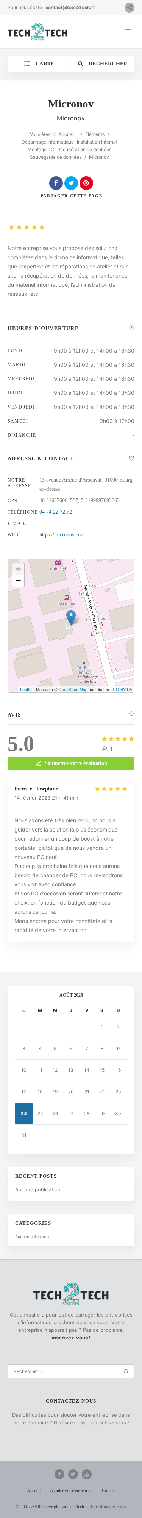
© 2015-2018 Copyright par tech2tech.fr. (52, 1506)
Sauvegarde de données (55, 157)
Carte (44, 64)
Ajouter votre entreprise (71, 1490)
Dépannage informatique (48, 142)
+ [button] (18, 569)
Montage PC (41, 149)
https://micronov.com (62, 535)
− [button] (18, 581)
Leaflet (26, 689)
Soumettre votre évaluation (76, 763)
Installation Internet (97, 142)
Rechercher (107, 64)
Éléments (95, 134)
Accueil (67, 134)
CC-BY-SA (122, 689)
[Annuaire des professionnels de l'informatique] (37, 32)
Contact (108, 1490)
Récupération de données (84, 149)
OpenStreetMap (72, 689)
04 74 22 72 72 (55, 512)
